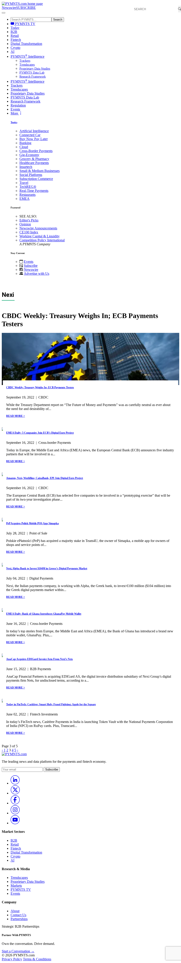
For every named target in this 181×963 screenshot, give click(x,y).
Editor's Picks (28, 220)
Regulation (18, 105)
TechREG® (27, 187)
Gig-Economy (29, 155)
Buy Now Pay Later (33, 139)
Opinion (25, 224)
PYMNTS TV (24, 24)
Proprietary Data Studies (34, 68)
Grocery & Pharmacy (34, 159)
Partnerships (19, 919)
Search (57, 19)
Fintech (16, 40)
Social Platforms (30, 175)
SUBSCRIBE (26, 8)
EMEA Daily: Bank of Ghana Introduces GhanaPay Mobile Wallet (43, 613)
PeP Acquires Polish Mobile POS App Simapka (32, 523)
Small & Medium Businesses (39, 171)
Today (15, 28)
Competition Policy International (42, 240)
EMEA (24, 198)
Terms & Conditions (37, 959)
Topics (14, 122)
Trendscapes (27, 64)
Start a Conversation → (18, 951)
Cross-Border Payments (36, 151)
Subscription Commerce (36, 179)
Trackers (24, 60)
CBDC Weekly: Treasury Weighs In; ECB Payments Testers (40, 387)
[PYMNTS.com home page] (22, 4)
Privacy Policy (12, 959)
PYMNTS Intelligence (27, 56)
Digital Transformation (26, 44)
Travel (23, 183)
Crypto (15, 48)
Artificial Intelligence (34, 131)
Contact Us (18, 915)
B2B (14, 32)
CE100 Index (28, 232)
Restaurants (27, 194)
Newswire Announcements (38, 228)
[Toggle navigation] (3, 12)
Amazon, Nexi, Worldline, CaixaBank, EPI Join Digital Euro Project (44, 478)
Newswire (9, 8)
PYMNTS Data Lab (31, 72)
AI (12, 51)
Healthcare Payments (34, 163)
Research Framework (32, 76)
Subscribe (31, 265)
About (15, 911)
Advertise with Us (36, 273)
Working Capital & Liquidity (39, 236)
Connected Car (29, 135)
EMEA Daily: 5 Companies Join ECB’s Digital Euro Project (40, 432)
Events (15, 109)
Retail (15, 36)
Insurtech (25, 167)
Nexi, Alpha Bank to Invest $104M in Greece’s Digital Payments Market (46, 568)
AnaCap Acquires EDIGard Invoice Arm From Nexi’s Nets (39, 659)
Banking (25, 143)
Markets (16, 885)
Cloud (23, 147)
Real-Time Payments (33, 191)
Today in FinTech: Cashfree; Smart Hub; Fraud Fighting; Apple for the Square (51, 704)
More (15, 113)
